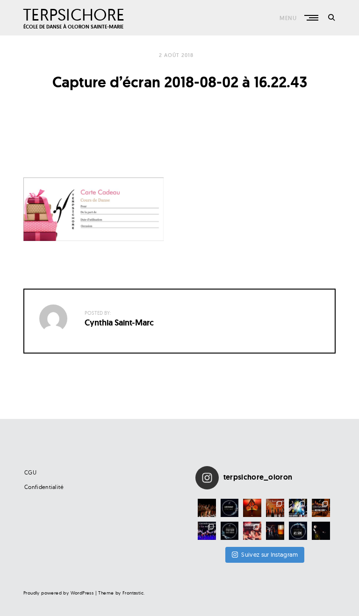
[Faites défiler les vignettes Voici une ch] (321, 508)
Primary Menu (312, 17)
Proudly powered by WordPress (58, 593)
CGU (30, 472)
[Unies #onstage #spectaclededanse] (207, 508)
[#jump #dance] (275, 531)
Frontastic (133, 593)
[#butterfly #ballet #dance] (252, 508)
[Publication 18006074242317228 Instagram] (230, 508)
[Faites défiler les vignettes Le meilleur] (275, 508)
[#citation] (230, 531)
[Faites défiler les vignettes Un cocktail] (298, 508)
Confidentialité (44, 486)
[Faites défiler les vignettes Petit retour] (252, 531)
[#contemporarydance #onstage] (321, 531)
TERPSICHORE (73, 14)
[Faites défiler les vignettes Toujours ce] (207, 531)
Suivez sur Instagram (269, 554)
